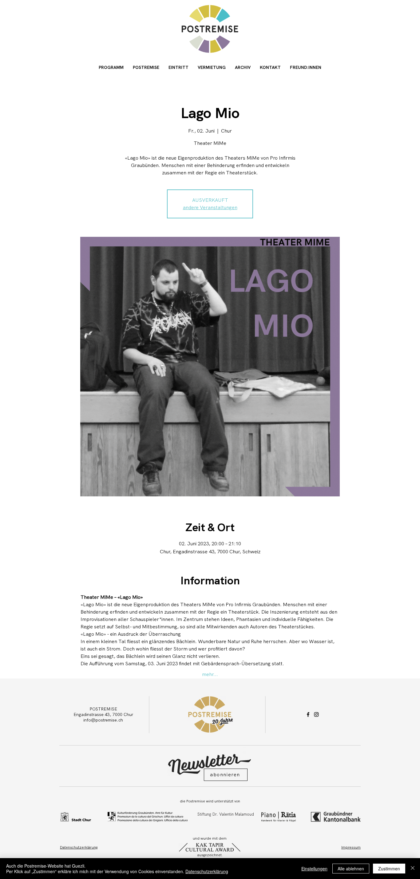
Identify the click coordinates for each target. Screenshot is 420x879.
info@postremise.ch (103, 720)
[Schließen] (412, 868)
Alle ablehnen (351, 868)
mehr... (210, 674)
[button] (226, 775)
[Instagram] (316, 714)
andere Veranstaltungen (210, 207)
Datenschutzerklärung (206, 871)
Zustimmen (389, 868)
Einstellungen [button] (314, 868)
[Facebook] (308, 714)
